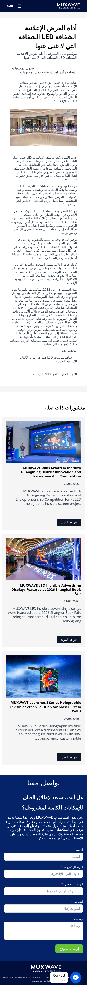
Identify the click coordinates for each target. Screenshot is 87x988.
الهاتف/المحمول (73, 884)
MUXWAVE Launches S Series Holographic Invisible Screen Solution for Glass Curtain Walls (45, 706)
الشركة (78, 901)
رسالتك (78, 919)
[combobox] (78, 891)
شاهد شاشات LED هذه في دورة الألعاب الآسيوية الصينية (48, 359)
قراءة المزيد (69, 522)
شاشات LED (68, 83)
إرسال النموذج (69, 948)
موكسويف (69, 53)
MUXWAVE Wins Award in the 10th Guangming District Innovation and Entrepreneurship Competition (51, 472)
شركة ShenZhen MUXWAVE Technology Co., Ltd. (29, 977)
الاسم (79, 849)
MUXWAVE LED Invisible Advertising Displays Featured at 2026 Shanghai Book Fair (46, 589)
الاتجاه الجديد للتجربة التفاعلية (57, 374)
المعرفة (53, 53)
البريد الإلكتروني (73, 867)
